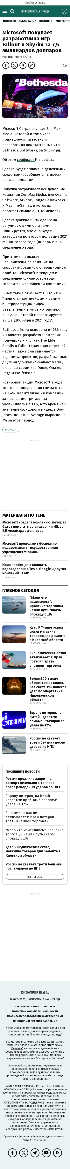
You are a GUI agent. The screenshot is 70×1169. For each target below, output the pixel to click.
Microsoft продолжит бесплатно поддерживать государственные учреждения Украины (30, 547)
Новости (9, 21)
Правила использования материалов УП (35, 1016)
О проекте (48, 1006)
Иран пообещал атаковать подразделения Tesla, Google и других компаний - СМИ (34, 569)
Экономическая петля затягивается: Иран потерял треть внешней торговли (48, 659)
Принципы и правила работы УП (35, 1021)
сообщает (26, 159)
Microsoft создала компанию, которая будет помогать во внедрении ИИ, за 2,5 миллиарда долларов (34, 526)
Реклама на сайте (27, 1006)
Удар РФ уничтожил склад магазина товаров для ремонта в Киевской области (48, 633)
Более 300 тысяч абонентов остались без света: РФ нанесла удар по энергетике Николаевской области (48, 689)
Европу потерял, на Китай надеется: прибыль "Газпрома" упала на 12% (47, 718)
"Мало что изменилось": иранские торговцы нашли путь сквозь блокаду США (46, 605)
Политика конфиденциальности (35, 1011)
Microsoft (10, 430)
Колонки (45, 21)
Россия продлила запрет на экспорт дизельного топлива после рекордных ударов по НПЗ (33, 783)
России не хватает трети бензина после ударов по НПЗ (47, 742)
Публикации (27, 21)
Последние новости (23, 771)
